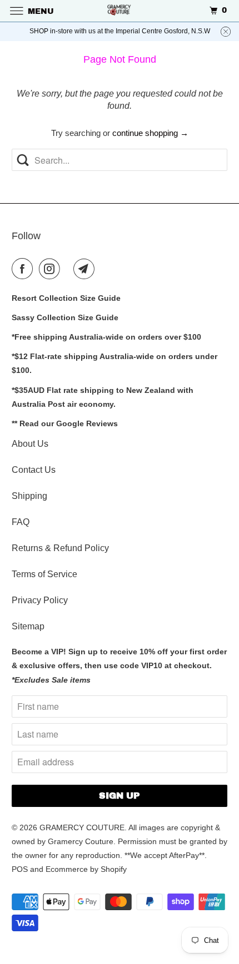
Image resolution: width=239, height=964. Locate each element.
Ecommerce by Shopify (86, 869)
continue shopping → (150, 133)
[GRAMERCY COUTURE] (120, 11)
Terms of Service (44, 574)
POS (20, 869)
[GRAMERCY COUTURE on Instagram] (51, 268)
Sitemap (28, 626)
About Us (30, 443)
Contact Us (34, 470)
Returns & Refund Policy (60, 548)
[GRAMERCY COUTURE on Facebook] (24, 268)
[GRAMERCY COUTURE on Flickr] (69, 268)
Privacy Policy (40, 600)
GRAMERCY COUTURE (82, 827)
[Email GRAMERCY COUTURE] (86, 268)
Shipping (29, 496)
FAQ (20, 522)
